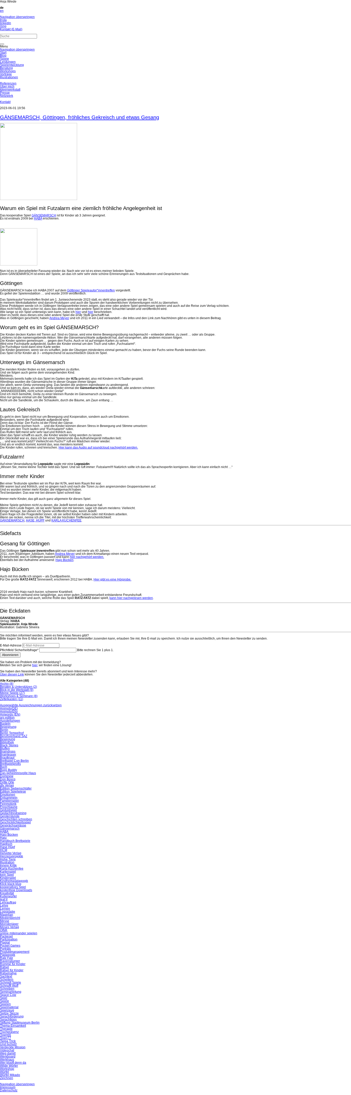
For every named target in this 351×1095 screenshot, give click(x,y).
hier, (35, 665)
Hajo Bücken (64, 560)
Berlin (4, 730)
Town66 (5, 1035)
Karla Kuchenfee (11, 868)
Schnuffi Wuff (9, 985)
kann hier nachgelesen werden (131, 598)
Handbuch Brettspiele (15, 841)
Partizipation (8, 939)
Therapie (6, 1029)
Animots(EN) (9, 711)
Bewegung (7, 739)
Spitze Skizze (9, 1013)
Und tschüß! (8, 1044)
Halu (3, 838)
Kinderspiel (8, 878)
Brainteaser (8, 754)
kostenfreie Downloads (16, 890)
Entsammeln (8, 797)
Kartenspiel (8, 871)
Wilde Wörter (9, 1066)
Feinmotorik (8, 804)
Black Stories (9, 745)
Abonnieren (10, 655)
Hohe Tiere (8, 859)
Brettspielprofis (10, 764)
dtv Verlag (7, 785)
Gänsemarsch (10, 828)
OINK (3, 930)
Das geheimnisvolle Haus (18, 773)
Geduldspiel (8, 810)
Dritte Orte (7, 782)
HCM (3, 850)
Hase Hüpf (7, 847)
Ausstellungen (10, 720)
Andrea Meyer (59, 318)
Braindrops (7, 751)
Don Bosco (7, 779)
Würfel (4, 1072)
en (2, 11)
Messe (4, 921)
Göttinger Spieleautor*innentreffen (91, 290)
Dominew (6, 776)
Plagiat (5, 942)
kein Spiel (7, 875)
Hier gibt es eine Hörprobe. (112, 579)
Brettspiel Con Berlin (14, 761)
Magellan (6, 915)
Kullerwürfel (8, 896)
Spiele (4, 59)
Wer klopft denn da (13, 1062)
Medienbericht (10, 918)
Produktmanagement (14, 952)
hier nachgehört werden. (87, 557)
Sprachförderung (12, 1016)
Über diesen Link (12, 674)
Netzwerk (6, 96)
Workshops (8, 71)
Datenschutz (8, 1090)
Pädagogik (7, 955)
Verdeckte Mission (12, 1047)
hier (78, 312)
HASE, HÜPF (35, 520)
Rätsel (4, 967)
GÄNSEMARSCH (44, 215)
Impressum (7, 1087)
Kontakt (5, 102)
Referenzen (8, 83)
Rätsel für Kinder (11, 970)
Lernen (5, 908)
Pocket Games (10, 945)
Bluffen (5, 748)
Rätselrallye (8, 973)
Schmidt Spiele (10, 982)
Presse (5, 92)
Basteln (5, 724)
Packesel (6, 936)
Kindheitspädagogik (14, 881)
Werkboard (7, 1056)
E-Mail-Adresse (11, 645)
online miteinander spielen (18, 933)
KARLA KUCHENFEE (66, 520)
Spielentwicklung (12, 65)
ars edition (7, 717)
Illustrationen (9, 77)
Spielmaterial (9, 1007)
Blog (3, 56)
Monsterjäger (9, 924)
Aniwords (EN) (10, 714)
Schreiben (7, 989)
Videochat (7, 1050)
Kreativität (7, 893)
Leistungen (8, 62)
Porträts (5, 948)
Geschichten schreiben (16, 819)
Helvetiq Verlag (10, 853)
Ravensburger (10, 961)
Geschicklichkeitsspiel (15, 822)
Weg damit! (8, 1053)
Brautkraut (7, 757)
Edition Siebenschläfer (16, 788)
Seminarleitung (10, 992)
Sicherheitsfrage (19, 650)
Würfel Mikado (10, 1075)
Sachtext (6, 976)
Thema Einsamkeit (13, 1025)
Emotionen (7, 794)
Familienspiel (9, 801)
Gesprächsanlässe (13, 825)
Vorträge (6, 74)
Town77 (5, 1038)
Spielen (5, 1004)
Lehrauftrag (8, 902)
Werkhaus (7, 1059)
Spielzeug (7, 1010)
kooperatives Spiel (13, 887)
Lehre (4, 905)
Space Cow (8, 995)
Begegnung (8, 727)
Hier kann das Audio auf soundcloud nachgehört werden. (98, 447)
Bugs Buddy (8, 770)
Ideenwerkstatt (10, 89)
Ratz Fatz (6, 958)
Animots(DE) (9, 708)
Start (3, 52)
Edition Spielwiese (13, 791)
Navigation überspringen (17, 17)
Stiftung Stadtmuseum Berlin (20, 1022)
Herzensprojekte (11, 856)
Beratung (6, 68)
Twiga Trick (8, 1041)
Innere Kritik (8, 865)
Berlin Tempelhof (12, 733)
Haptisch (6, 844)
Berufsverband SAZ (13, 736)
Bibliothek (7, 742)
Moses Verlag (9, 927)
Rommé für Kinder (12, 964)
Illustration (7, 862)
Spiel (3, 998)
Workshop (7, 1069)
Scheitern (6, 979)
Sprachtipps (8, 1019)
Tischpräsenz (9, 1032)
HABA (38, 218)
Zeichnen (6, 1078)
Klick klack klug (10, 884)
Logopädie (7, 911)
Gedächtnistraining (13, 813)
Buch (3, 767)
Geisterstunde (10, 816)
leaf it (3, 899)
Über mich (7, 86)
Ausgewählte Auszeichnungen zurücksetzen (31, 705)
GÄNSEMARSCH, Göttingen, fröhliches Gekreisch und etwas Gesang (79, 117)
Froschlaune (8, 807)
